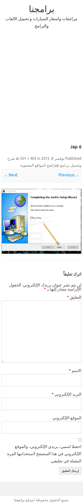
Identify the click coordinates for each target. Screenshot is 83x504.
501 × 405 (28, 158)
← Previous (69, 174)
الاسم (75, 370)
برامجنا (41, 9)
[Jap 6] (41, 221)
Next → (10, 174)
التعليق (74, 297)
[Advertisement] (41, 85)
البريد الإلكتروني (66, 394)
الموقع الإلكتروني (66, 417)
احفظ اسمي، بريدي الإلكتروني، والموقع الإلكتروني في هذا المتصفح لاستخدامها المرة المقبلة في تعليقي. (44, 453)
